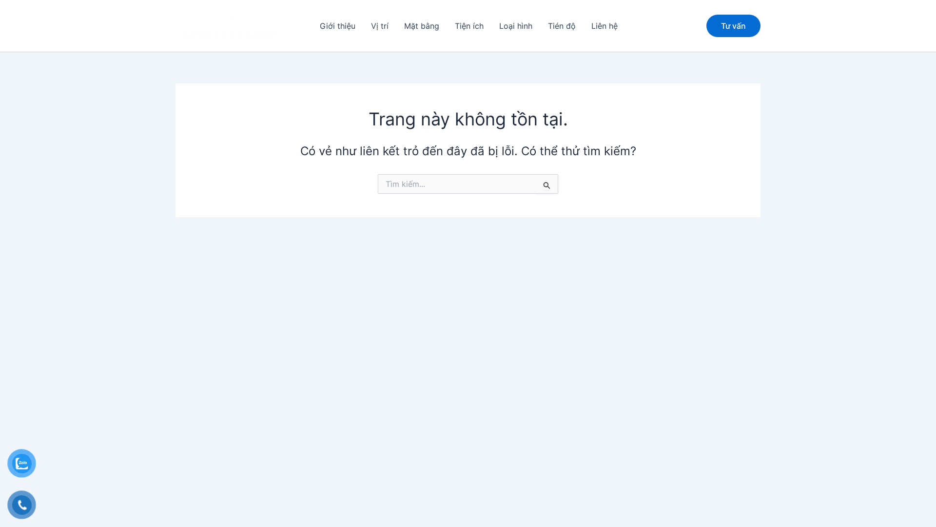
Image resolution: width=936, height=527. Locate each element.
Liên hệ (604, 26)
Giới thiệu (337, 26)
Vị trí (380, 26)
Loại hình (515, 26)
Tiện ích (469, 26)
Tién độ (562, 26)
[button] (733, 26)
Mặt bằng (421, 26)
